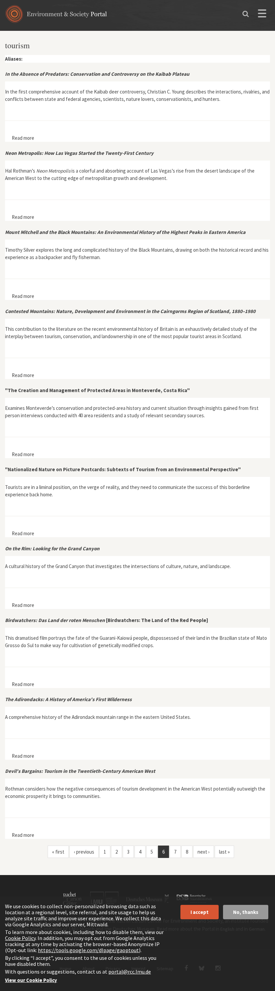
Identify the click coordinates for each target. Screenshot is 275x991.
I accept (199, 912)
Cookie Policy (20, 938)
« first (58, 852)
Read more (23, 138)
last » (224, 852)
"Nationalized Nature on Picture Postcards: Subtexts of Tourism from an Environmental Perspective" (123, 469)
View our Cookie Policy (31, 980)
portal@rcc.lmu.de (129, 971)
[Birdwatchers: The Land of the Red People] (106, 620)
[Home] (56, 16)
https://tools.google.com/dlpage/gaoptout (88, 950)
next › (204, 852)
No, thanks (245, 912)
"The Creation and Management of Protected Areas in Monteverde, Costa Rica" (97, 390)
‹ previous (84, 852)
